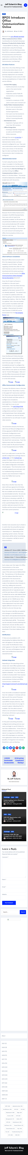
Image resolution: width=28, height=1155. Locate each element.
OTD (8, 1122)
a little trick (5, 458)
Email (4, 887)
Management (10, 1119)
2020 (3, 1047)
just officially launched (17, 36)
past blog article (18, 406)
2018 (3, 1055)
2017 (3, 1059)
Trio (7, 1131)
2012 (3, 1079)
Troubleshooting (17, 1131)
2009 (3, 1091)
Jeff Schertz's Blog (13, 4)
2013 (3, 1075)
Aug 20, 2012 (18, 804)
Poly (9, 814)
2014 (3, 1071)
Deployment (10, 1112)
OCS (4, 14)
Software (8, 1125)
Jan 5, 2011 (18, 821)
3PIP (7, 1106)
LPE (18, 1115)
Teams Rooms (10, 1128)
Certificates (7, 1109)
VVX (17, 1135)
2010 (3, 1087)
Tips (19, 1128)
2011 (3, 1083)
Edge (19, 1112)
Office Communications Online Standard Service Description (13, 276)
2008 (3, 1095)
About (3, 1036)
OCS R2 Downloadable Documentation (9, 760)
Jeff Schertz (10, 31)
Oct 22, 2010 (18, 838)
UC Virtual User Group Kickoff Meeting (19, 760)
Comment (5, 857)
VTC (10, 1135)
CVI (16, 1109)
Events (10, 1115)
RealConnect (17, 1122)
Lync (12, 797)
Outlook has (18, 458)
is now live (18, 137)
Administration (17, 1106)
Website (4, 894)
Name (4, 879)
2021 (3, 1043)
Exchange (6, 797)
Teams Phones (18, 1125)
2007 (3, 1099)
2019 (3, 1051)
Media (19, 1119)
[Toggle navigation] (1, 5)
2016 (3, 1063)
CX (23, 1109)
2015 (3, 1067)
